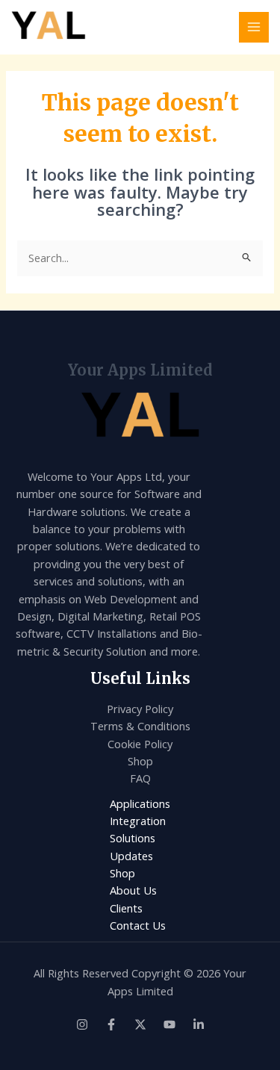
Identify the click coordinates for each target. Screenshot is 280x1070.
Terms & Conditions (140, 725)
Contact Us (138, 925)
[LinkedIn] (199, 1024)
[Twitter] (140, 1024)
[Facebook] (111, 1024)
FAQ (140, 778)
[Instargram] (82, 1024)
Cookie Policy (140, 743)
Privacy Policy (140, 708)
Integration (138, 820)
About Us (133, 890)
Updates (131, 855)
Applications (140, 803)
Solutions (132, 837)
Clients (126, 908)
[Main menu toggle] (254, 27)
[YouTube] (169, 1024)
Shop (140, 760)
